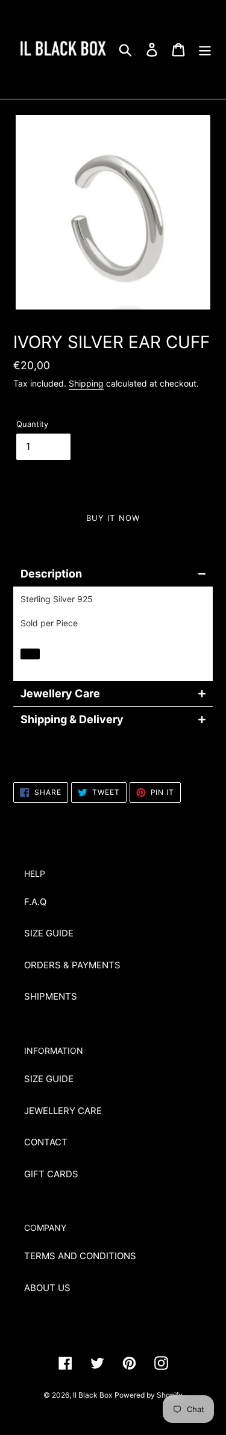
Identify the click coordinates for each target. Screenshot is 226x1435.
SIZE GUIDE (49, 933)
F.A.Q (35, 901)
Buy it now (112, 518)
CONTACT (45, 1142)
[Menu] (205, 49)
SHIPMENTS (50, 996)
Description (51, 573)
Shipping (86, 383)
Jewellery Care (60, 693)
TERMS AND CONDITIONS (80, 1256)
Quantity (32, 424)
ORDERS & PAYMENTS (72, 965)
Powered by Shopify (149, 1394)
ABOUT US (47, 1287)
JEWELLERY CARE (63, 1110)
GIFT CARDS (51, 1174)
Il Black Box (92, 1394)
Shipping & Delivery (72, 719)
